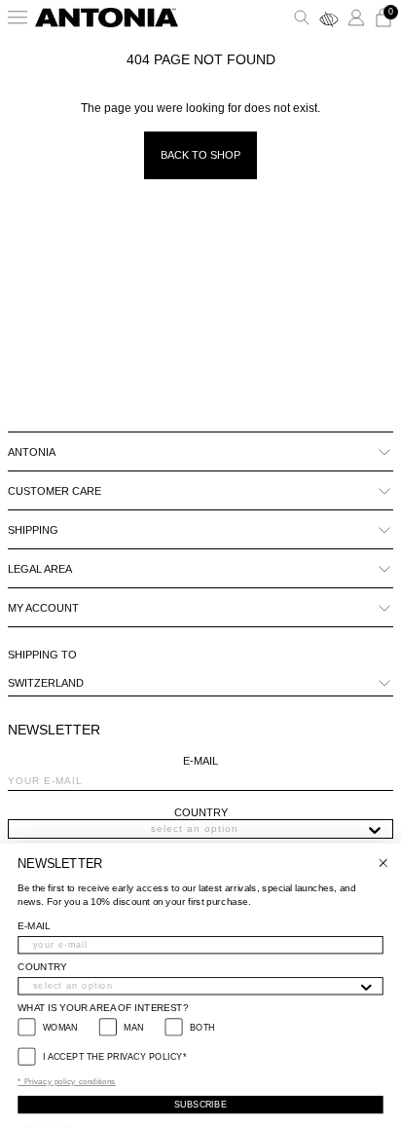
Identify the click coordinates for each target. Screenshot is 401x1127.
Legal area (40, 569)
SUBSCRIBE (200, 1104)
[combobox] (194, 829)
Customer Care (54, 491)
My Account (43, 608)
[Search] (301, 17)
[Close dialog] (383, 863)
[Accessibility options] (329, 17)
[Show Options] (374, 829)
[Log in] (356, 17)
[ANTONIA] (106, 17)
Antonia (31, 452)
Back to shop (200, 155)
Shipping (33, 530)
